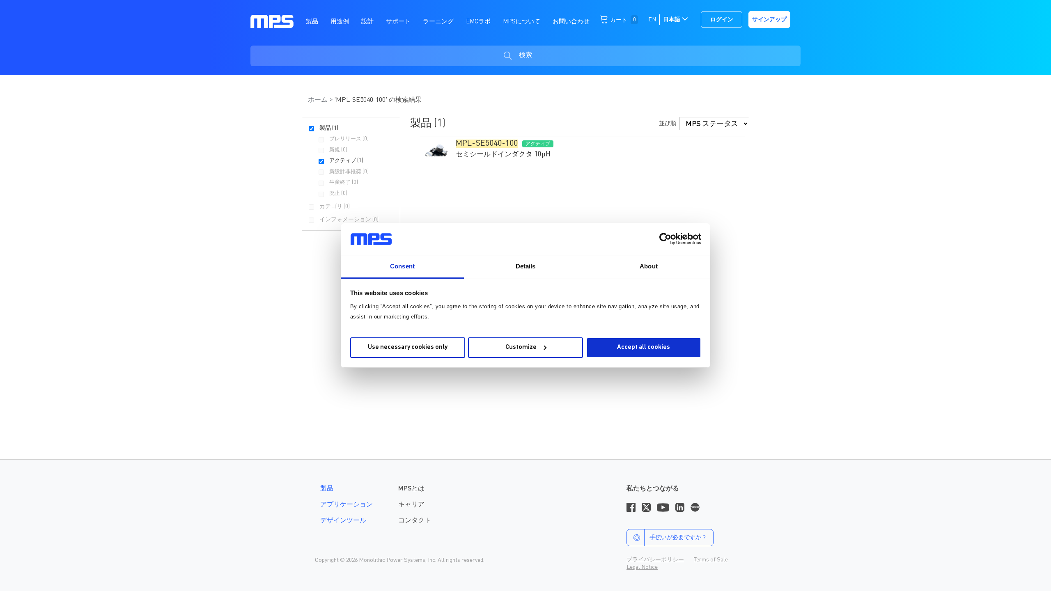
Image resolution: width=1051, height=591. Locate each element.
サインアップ (769, 20)
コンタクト (414, 521)
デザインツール (343, 521)
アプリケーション (346, 505)
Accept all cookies (643, 347)
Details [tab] (526, 266)
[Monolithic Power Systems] (272, 21)
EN (652, 20)
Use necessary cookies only (407, 347)
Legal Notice (642, 567)
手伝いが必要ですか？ (678, 538)
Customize (521, 347)
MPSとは (411, 489)
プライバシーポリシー (655, 560)
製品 (326, 489)
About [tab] (649, 266)
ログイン (721, 20)
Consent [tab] (402, 266)
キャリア (411, 505)
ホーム (318, 100)
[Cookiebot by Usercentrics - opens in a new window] (665, 239)
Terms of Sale (711, 560)
